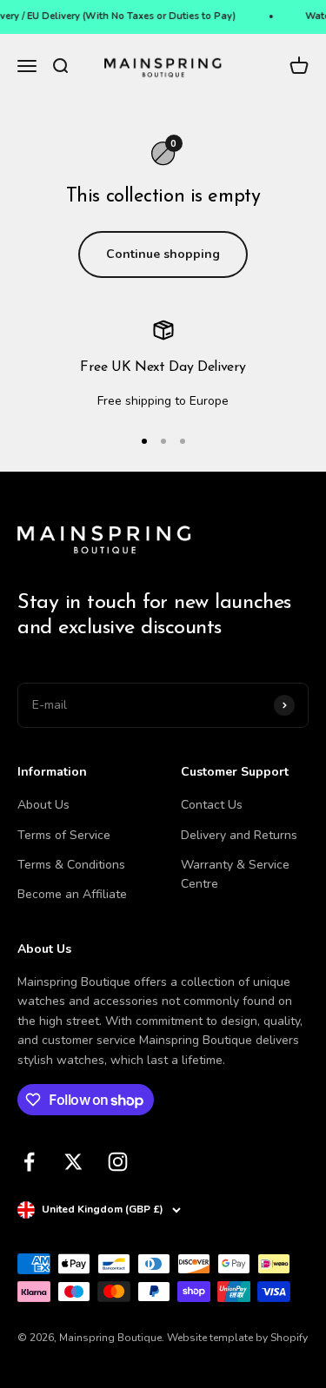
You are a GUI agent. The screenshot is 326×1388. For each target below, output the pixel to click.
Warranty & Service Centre (235, 874)
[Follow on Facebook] (29, 1161)
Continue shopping (163, 254)
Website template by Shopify (237, 1338)
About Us (43, 804)
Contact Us (212, 804)
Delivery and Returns (239, 835)
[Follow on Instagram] (118, 1161)
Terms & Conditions (71, 864)
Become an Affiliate (72, 894)
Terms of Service (63, 835)
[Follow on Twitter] (73, 1161)
